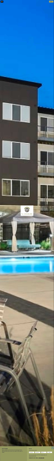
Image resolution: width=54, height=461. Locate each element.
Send (50, 452)
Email (43, 452)
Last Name (37, 452)
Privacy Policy (43, 454)
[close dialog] (52, 448)
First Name (31, 452)
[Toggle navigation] (2, 2)
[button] (51, 2)
